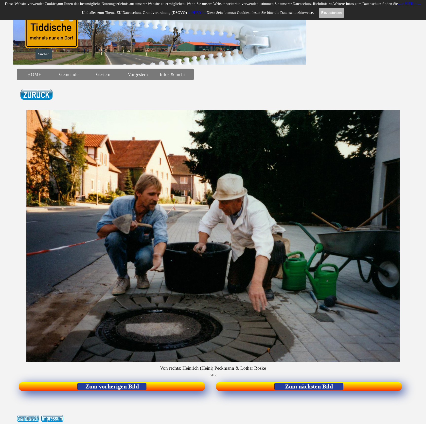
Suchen (44, 54)
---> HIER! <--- (409, 4)
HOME (34, 74)
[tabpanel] (65, 94)
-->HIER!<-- (197, 13)
